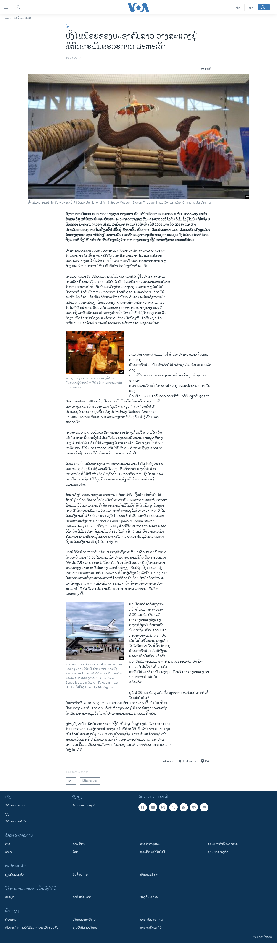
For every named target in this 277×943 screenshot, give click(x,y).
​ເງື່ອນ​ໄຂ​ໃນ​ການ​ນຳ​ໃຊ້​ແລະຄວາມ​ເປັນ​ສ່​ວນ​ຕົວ (31, 927)
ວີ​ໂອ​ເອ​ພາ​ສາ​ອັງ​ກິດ (84, 919)
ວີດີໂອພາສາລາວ (15, 805)
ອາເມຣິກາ (79, 844)
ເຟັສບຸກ (9, 897)
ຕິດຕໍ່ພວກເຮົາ (81, 874)
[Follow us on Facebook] (142, 807)
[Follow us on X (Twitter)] (173, 807)
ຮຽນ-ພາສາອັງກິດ (218, 852)
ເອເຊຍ (9, 852)
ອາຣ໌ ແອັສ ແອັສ (82, 897)
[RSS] (184, 807)
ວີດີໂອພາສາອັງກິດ (16, 821)
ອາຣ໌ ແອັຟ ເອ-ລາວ (151, 919)
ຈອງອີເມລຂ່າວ (149, 897)
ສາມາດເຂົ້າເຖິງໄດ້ (151, 927)
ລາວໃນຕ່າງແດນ (150, 844)
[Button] (206, 69)
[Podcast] (194, 807)
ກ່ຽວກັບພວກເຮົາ (14, 874)
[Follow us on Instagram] (163, 807)
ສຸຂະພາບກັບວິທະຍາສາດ (223, 844)
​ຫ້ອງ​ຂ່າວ (10, 919)
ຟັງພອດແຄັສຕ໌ (149, 874)
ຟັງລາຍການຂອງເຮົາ (84, 805)
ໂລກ (75, 852)
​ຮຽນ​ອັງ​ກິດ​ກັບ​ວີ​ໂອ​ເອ (85, 927)
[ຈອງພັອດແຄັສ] (204, 807)
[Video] (251, 7)
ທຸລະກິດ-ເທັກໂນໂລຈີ (152, 852)
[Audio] (238, 7)
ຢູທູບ (8, 813)
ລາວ (8, 844)
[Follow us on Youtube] (153, 807)
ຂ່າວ (69, 27)
